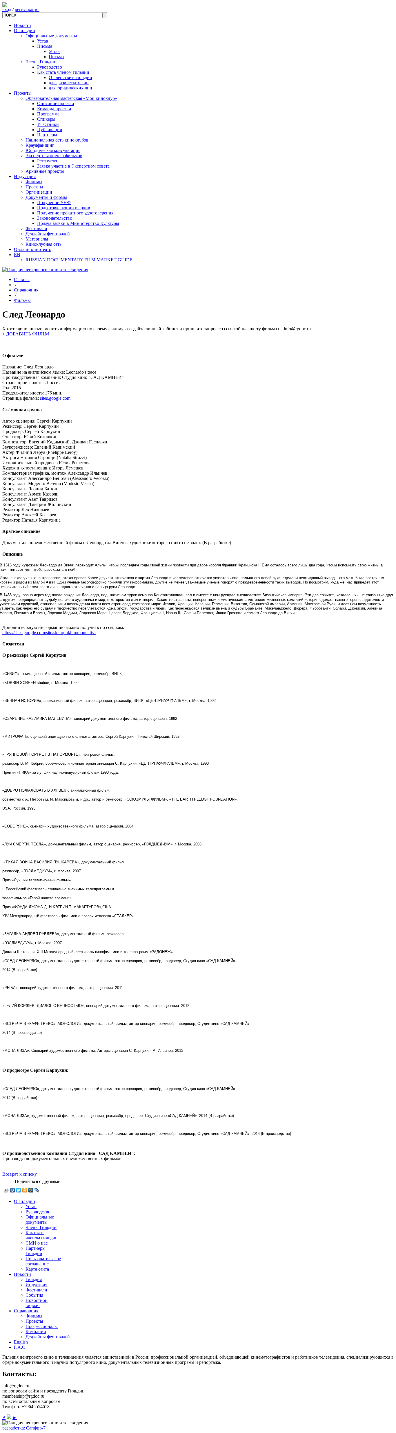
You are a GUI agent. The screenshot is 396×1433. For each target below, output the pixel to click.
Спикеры (46, 119)
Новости (22, 25)
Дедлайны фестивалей (48, 233)
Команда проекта (54, 108)
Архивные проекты (45, 171)
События (34, 1295)
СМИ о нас (37, 1243)
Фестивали (36, 228)
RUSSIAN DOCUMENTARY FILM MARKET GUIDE (79, 259)
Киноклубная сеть (43, 244)
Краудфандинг (40, 145)
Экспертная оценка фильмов (54, 155)
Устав (42, 40)
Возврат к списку (19, 1174)
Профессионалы (42, 1326)
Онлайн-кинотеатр (32, 249)
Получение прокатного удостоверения (75, 212)
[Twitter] (19, 1190)
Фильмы (34, 181)
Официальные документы (51, 35)
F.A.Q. (20, 1347)
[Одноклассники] (25, 1190)
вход (6, 9)
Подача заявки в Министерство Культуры (78, 223)
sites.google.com (55, 398)
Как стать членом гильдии (63, 72)
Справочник (26, 289)
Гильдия (34, 1279)
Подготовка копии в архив (63, 207)
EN (17, 254)
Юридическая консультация (53, 150)
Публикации (49, 129)
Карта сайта (37, 1269)
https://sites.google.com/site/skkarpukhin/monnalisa (49, 632)
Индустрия (25, 176)
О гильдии (24, 30)
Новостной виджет (37, 1303)
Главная (22, 279)
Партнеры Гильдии (36, 1251)
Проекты (23, 93)
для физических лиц (69, 82)
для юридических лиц (70, 87)
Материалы (37, 238)
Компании (36, 1331)
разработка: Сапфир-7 (24, 1427)
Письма (44, 46)
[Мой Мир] (31, 1190)
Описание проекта (55, 103)
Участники (48, 124)
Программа (48, 113)
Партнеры (47, 134)
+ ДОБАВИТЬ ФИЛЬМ (25, 333)
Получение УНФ (54, 202)
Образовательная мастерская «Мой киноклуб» (71, 98)
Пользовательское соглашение (43, 1261)
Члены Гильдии (41, 61)
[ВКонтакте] (13, 1190)
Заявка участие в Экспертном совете (73, 166)
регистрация (27, 9)
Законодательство (54, 218)
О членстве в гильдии (70, 77)
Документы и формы (46, 197)
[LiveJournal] (37, 1190)
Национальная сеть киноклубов (57, 139)
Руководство (49, 67)
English (21, 1342)
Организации (39, 192)
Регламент (47, 160)
